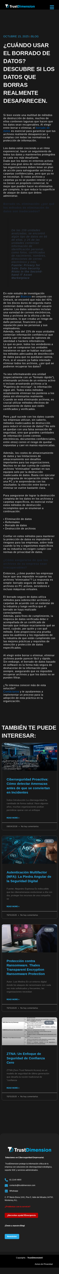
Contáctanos (11, 691)
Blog (35, 36)
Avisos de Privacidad (44, 1264)
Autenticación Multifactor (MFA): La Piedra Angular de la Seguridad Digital (29, 876)
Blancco (26, 296)
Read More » (13, 818)
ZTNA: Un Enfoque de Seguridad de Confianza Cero (26, 1058)
